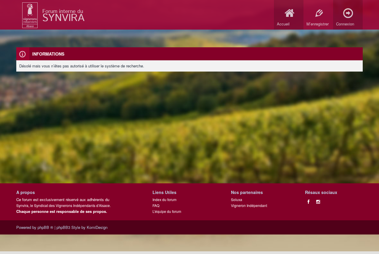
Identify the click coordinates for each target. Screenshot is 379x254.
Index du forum (164, 199)
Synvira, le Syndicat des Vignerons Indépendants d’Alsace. (63, 205)
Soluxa (236, 199)
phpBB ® (45, 227)
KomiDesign (97, 227)
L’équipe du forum (166, 211)
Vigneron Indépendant (249, 205)
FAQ (155, 205)
